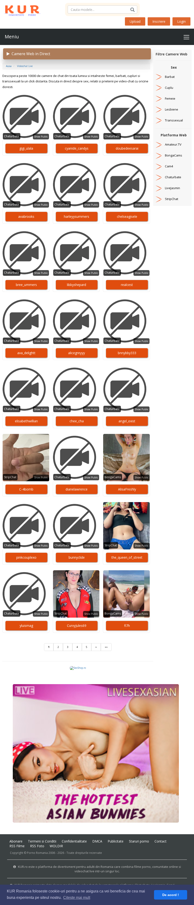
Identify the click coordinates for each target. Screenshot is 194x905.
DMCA (97, 841)
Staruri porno (139, 841)
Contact (160, 841)
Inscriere (158, 21)
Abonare (15, 841)
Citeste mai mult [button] (76, 898)
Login (181, 21)
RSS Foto (37, 846)
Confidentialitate (74, 841)
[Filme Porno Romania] (20, 9)
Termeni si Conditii (42, 841)
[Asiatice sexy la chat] (96, 753)
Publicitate (115, 841)
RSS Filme (17, 846)
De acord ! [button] (170, 895)
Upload (135, 21)
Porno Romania (37, 853)
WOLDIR (56, 846)
